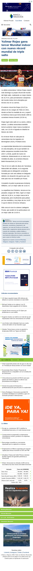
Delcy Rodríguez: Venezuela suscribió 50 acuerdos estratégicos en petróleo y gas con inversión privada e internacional (16, 393)
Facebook (23, 241)
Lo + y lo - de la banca (7, 517)
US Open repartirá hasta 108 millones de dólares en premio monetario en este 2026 (15, 299)
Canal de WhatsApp (20, 239)
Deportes (4, 60)
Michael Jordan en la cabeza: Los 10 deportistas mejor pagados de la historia (14, 305)
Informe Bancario (6, 513)
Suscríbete (18, 20)
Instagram (11, 241)
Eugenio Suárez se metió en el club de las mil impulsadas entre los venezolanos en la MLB (16, 317)
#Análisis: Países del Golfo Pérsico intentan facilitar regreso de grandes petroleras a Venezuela (15, 456)
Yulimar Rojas (13, 60)
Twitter (17, 241)
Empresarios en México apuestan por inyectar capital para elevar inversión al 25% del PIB (16, 449)
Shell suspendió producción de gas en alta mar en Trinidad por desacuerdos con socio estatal (16, 364)
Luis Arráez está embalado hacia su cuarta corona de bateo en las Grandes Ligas (15, 323)
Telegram (5, 241)
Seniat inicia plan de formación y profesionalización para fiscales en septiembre (16, 386)
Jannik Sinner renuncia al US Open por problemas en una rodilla (14, 311)
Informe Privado (9, 20)
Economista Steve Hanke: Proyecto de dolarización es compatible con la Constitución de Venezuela (16, 371)
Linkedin (7, 552)
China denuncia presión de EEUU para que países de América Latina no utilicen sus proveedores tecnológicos (15, 379)
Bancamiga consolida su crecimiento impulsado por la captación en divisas (14, 443)
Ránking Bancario (6, 509)
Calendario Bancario (7, 521)
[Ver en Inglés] (29, 1)
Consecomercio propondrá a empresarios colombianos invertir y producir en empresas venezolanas (16, 436)
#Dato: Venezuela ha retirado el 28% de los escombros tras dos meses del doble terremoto (16, 463)
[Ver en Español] (31, 1)
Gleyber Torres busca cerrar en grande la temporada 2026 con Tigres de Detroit (15, 330)
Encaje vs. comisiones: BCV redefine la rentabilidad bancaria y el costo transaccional (16, 429)
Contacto (26, 20)
